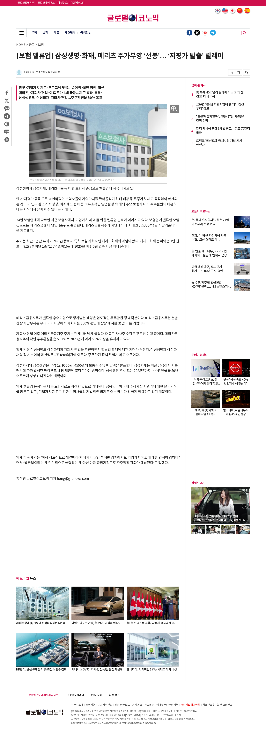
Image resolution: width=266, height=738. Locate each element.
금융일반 (86, 33)
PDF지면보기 (78, 2)
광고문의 (149, 705)
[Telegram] (213, 33)
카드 (56, 33)
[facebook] (189, 33)
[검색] (244, 33)
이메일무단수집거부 (167, 705)
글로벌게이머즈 (46, 2)
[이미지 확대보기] (174, 109)
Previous (196, 506)
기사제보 (137, 705)
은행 (34, 33)
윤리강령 (90, 705)
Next (245, 506)
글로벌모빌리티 (26, 2)
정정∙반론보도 (122, 705)
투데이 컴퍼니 (199, 355)
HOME (20, 45)
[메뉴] (21, 32)
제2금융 (70, 33)
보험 (45, 33)
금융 (31, 45)
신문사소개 (77, 705)
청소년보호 (209, 705)
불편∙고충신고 (224, 705)
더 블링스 (62, 2)
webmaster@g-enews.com (142, 723)
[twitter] (197, 33)
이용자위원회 (105, 705)
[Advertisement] (98, 282)
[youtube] (205, 33)
